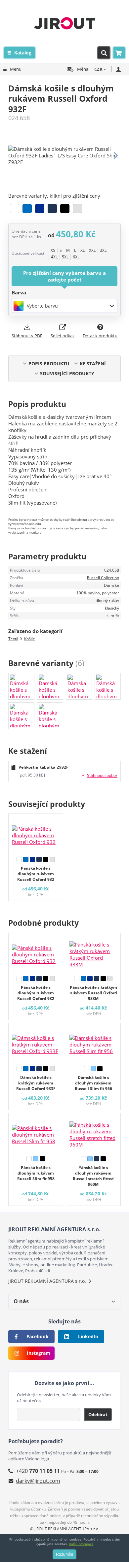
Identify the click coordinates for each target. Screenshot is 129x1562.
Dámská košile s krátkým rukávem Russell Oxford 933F (36, 1083)
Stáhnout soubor (102, 775)
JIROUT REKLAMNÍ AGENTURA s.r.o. (47, 1281)
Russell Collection (103, 578)
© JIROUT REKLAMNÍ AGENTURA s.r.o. (64, 1529)
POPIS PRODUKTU (48, 363)
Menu (16, 69)
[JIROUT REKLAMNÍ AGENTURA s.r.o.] (64, 23)
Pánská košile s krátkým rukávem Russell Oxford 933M (93, 992)
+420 (38, 1471)
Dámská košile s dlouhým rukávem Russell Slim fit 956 (93, 1083)
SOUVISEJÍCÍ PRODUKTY (67, 373)
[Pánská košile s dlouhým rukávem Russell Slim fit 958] (36, 1133)
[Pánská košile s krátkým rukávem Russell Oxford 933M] (93, 953)
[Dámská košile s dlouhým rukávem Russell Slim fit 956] (93, 1043)
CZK (98, 69)
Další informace (81, 1544)
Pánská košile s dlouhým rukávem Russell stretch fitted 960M (93, 1176)
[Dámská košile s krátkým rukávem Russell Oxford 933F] (36, 1043)
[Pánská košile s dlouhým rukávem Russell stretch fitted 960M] (93, 1133)
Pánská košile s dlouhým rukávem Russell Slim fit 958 (36, 1173)
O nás (21, 1301)
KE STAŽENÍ (93, 363)
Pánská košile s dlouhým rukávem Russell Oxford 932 (35, 873)
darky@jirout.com (38, 1480)
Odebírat (98, 1414)
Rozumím (64, 1554)
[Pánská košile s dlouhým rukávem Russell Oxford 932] (36, 833)
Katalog (22, 53)
